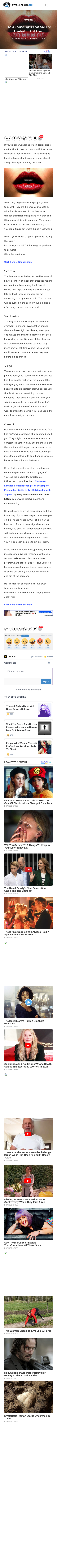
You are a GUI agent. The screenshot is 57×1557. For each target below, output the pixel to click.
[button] (52, 5)
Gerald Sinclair (21, 38)
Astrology (28, 19)
